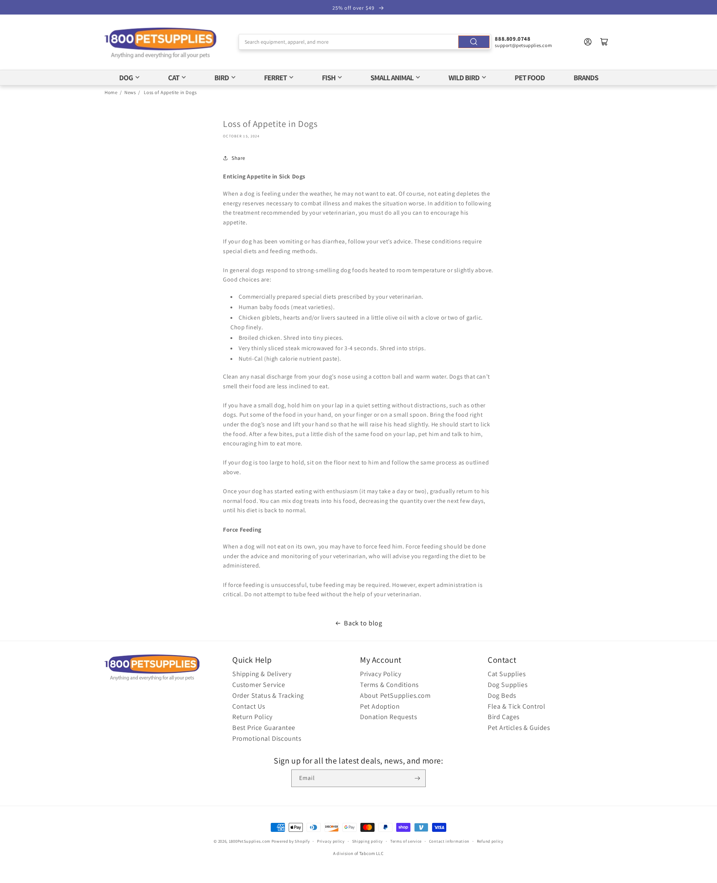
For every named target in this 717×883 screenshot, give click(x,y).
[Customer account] (588, 42)
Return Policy (252, 716)
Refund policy (490, 841)
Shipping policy (367, 841)
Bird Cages (503, 716)
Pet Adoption (380, 706)
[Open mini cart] (604, 42)
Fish (328, 78)
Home (111, 92)
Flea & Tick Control (516, 706)
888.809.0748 (512, 38)
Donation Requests (388, 716)
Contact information (449, 841)
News (130, 92)
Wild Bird (463, 78)
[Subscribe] (417, 778)
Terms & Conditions (389, 684)
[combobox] (365, 42)
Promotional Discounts (266, 738)
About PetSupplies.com (395, 695)
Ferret (275, 78)
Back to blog (363, 623)
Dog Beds (502, 695)
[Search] (474, 41)
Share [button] (238, 158)
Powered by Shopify (290, 841)
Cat (173, 78)
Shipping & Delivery (261, 673)
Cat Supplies (506, 673)
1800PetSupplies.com (249, 841)
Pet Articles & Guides (519, 727)
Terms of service (406, 841)
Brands (586, 78)
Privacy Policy (380, 673)
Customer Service (258, 684)
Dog (126, 78)
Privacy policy (331, 841)
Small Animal (391, 78)
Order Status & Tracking (268, 695)
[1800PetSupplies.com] (161, 43)
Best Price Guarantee (263, 727)
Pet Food (530, 78)
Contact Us (248, 706)
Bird (221, 78)
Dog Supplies (507, 684)
